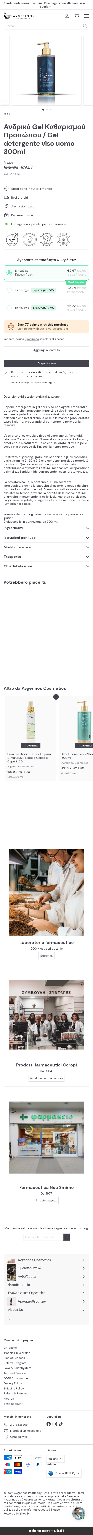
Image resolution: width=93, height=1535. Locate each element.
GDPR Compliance (16, 1378)
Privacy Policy (13, 1383)
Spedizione (32, 339)
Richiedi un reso (14, 1358)
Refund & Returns (15, 1393)
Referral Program (15, 1363)
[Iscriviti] (66, 1237)
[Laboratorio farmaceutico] (46, 892)
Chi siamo (10, 1348)
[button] (46, 273)
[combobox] (46, 26)
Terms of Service (15, 1373)
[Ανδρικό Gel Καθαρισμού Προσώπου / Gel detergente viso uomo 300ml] (31, 632)
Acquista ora (46, 363)
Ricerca (9, 1398)
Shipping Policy (14, 1388)
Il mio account (13, 1404)
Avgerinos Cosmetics (44, 688)
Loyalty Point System (17, 1368)
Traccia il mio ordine (17, 1353)
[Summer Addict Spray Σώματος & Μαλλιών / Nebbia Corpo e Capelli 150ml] (31, 738)
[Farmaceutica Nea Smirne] (46, 1137)
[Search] (85, 26)
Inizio (7, 113)
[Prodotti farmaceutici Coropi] (46, 1014)
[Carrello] (77, 16)
